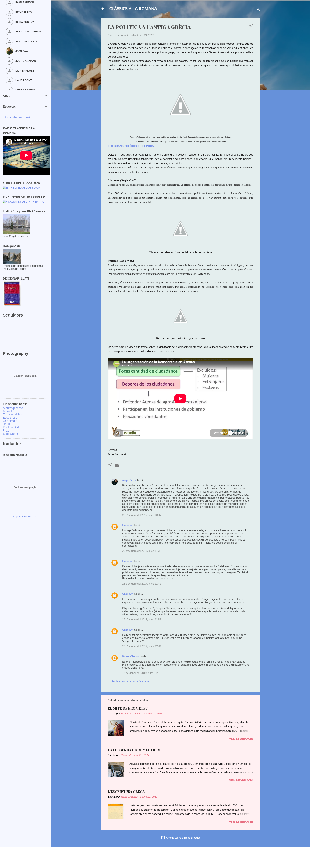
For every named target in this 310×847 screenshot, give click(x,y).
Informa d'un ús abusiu (17, 117)
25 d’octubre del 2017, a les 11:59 (141, 619)
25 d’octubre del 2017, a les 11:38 (141, 550)
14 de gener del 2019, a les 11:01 (141, 672)
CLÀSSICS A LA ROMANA (133, 8)
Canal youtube (12, 414)
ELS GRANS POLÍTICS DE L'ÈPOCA (131, 145)
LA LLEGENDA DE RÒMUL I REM (134, 750)
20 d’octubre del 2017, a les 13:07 (141, 515)
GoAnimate (10, 420)
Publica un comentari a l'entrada (130, 681)
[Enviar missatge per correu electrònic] (117, 466)
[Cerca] (258, 9)
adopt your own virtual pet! (25, 516)
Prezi (6, 430)
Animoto (8, 411)
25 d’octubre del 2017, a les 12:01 (141, 646)
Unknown (127, 525)
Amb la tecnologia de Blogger (182, 837)
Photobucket (11, 427)
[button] (251, 26)
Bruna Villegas (130, 656)
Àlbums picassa (13, 408)
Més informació (241, 738)
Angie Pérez (129, 480)
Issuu (6, 424)
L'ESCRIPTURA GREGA (126, 791)
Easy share (10, 417)
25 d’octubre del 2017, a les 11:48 (141, 583)
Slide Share (10, 433)
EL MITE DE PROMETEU (128, 708)
